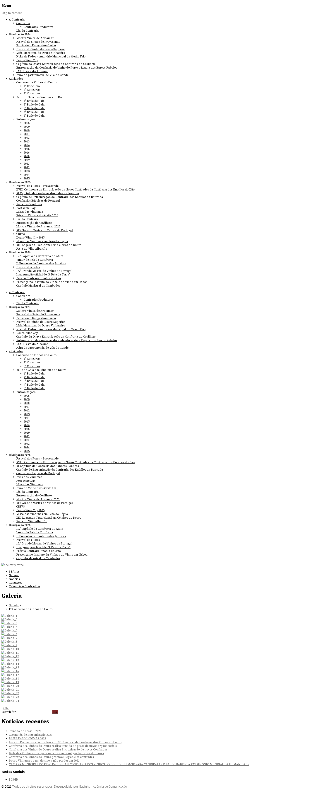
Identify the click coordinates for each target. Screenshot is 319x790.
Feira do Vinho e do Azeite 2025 (37, 215)
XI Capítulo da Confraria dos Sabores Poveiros (47, 193)
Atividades (16, 79)
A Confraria (17, 19)
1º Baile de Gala (34, 101)
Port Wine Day (25, 208)
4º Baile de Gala (34, 112)
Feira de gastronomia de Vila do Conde (42, 75)
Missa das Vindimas (29, 212)
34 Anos (14, 571)
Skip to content (11, 13)
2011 (27, 134)
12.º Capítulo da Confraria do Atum (39, 256)
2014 (27, 145)
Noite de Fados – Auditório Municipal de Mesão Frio (50, 56)
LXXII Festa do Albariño (32, 71)
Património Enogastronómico (36, 45)
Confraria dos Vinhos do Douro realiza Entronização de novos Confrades (58, 749)
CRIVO (20, 234)
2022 (27, 167)
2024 (27, 175)
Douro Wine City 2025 (30, 237)
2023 (27, 171)
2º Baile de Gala (34, 104)
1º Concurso (32, 86)
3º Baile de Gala (34, 108)
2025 (27, 178)
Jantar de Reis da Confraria (34, 260)
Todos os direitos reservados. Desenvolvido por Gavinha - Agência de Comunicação (69, 786)
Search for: (8, 712)
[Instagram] (12, 779)
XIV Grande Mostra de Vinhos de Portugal (44, 230)
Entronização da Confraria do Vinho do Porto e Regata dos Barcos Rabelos (66, 67)
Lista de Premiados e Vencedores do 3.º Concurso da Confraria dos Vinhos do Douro (65, 742)
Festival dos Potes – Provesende (37, 186)
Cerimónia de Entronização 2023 (30, 735)
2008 (27, 123)
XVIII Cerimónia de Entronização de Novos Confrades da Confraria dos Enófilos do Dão (75, 189)
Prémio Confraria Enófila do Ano (38, 278)
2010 (27, 130)
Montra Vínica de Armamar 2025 (38, 226)
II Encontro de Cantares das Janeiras (41, 263)
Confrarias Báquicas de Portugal (38, 200)
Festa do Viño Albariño (31, 249)
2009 (27, 127)
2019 (27, 160)
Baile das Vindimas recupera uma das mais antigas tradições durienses (56, 753)
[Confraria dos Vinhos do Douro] (12, 565)
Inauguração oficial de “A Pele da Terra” (43, 274)
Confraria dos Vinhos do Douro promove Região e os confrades (51, 757)
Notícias (14, 579)
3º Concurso (32, 93)
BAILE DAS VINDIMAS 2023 (27, 738)
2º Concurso (32, 90)
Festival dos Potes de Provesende (38, 42)
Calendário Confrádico (24, 586)
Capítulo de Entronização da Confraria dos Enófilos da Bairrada (59, 197)
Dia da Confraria (27, 31)
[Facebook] (9, 779)
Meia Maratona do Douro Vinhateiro (40, 53)
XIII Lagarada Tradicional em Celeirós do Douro (48, 245)
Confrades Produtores (38, 27)
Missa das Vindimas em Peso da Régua (42, 241)
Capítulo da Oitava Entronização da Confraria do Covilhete (55, 64)
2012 (27, 138)
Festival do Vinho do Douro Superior (40, 49)
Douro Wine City (27, 60)
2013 (27, 141)
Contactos (15, 583)
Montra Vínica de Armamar (35, 38)
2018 (27, 156)
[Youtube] (16, 779)
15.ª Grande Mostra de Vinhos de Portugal (44, 271)
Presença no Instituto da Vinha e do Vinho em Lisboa (52, 282)
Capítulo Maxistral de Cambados (38, 285)
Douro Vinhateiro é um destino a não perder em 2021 (44, 760)
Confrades (23, 23)
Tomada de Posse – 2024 (25, 731)
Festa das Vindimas (29, 204)
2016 (27, 152)
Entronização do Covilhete (34, 223)
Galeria (14, 575)
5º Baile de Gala (34, 116)
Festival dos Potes (28, 267)
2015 (27, 149)
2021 (27, 164)
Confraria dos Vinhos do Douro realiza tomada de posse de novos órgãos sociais (63, 746)
